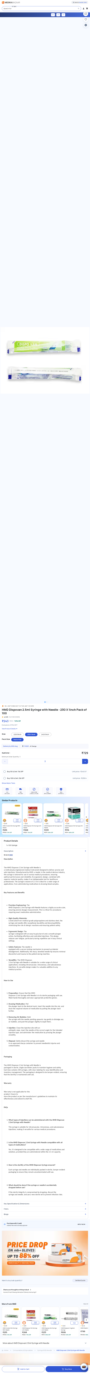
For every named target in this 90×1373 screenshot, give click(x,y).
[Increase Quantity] (85, 761)
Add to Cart (24, 1369)
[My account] (83, 9)
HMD (11, 855)
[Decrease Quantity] (5, 761)
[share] (85, 13)
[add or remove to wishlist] (85, 19)
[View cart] (87, 9)
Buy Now (68, 1369)
